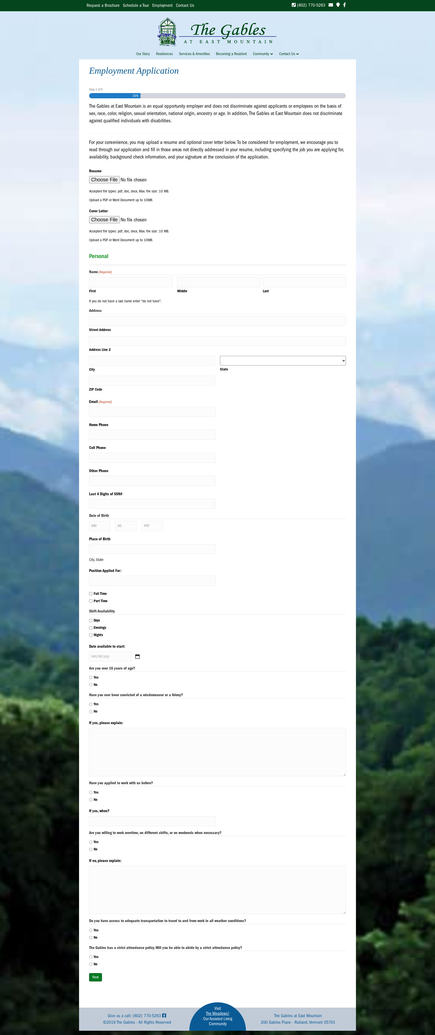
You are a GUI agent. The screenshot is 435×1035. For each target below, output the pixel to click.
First (92, 291)
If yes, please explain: (106, 723)
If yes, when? (99, 811)
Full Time (100, 593)
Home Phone (98, 425)
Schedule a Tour (136, 5)
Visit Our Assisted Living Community (217, 1016)
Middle (182, 291)
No (95, 684)
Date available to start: (107, 646)
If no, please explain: (105, 860)
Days (97, 620)
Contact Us (185, 5)
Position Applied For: (105, 570)
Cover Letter (98, 211)
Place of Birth (100, 539)
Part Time (100, 601)
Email (100, 401)
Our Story (143, 54)
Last (266, 291)
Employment (162, 5)
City (92, 369)
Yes (96, 677)
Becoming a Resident (231, 54)
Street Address (100, 329)
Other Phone (98, 471)
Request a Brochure (103, 5)
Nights (98, 635)
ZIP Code (95, 389)
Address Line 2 (100, 349)
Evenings (100, 627)
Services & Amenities (194, 54)
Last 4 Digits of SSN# (105, 494)
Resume (95, 171)
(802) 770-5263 (310, 5)
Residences (164, 54)
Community (261, 54)
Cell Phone (97, 447)
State (224, 369)
